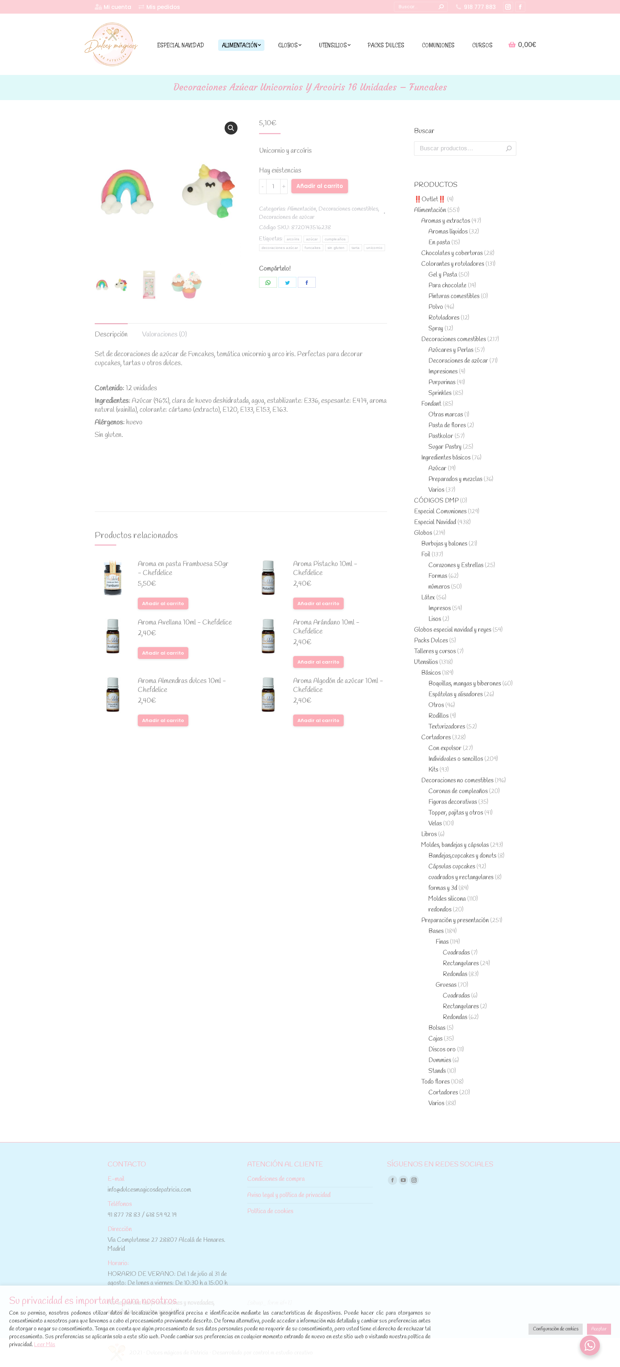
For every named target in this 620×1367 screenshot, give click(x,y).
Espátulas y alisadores (455, 694)
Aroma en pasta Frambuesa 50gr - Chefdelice (183, 569)
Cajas (435, 1039)
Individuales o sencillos (455, 759)
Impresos (439, 608)
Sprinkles (439, 393)
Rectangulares (461, 964)
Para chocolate (447, 286)
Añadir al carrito (319, 186)
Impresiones (442, 372)
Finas (442, 942)
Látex (428, 598)
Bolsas (436, 1028)
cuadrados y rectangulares (460, 877)
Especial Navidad (435, 522)
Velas (435, 824)
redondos (439, 910)
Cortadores (436, 738)
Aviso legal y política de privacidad (288, 1195)
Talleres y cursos (435, 651)
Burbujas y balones (444, 544)
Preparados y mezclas (455, 479)
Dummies (439, 1060)
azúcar (312, 239)
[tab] (111, 331)
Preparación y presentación (455, 920)
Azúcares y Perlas (450, 350)
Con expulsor (444, 748)
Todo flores (435, 1082)
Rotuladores (443, 318)
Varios (436, 490)
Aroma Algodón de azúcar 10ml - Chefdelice (338, 686)
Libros (429, 834)
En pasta (439, 243)
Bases (435, 931)
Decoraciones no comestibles (457, 781)
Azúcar (437, 469)
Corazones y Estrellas (455, 565)
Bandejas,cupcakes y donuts (462, 856)
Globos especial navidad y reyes (452, 630)
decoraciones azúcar (280, 248)
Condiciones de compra (276, 1179)
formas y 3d (442, 888)
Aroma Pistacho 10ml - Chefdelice (325, 569)
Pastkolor (440, 436)
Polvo (435, 307)
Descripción (111, 334)
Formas (437, 576)
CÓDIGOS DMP (436, 501)
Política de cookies (270, 1211)
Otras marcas (445, 415)
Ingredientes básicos (445, 458)
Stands (437, 1071)
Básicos (431, 673)
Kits (433, 770)
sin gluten (336, 248)
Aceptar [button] (599, 1329)
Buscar (508, 148)
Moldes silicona (447, 899)
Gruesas (446, 985)
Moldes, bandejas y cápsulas (455, 845)
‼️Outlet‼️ (430, 199)
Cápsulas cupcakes (451, 867)
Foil (425, 555)
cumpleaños (335, 239)
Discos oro (442, 1050)
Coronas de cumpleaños (458, 791)
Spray (435, 329)
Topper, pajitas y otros (455, 813)
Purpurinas (441, 382)
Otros (436, 705)
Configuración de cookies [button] (555, 1329)
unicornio (374, 248)
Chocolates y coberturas (452, 253)
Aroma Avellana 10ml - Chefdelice (185, 622)
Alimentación (301, 209)
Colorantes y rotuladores (452, 264)
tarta (356, 248)
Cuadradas (456, 953)
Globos (423, 533)
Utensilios (426, 662)
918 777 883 (480, 7)
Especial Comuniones (440, 512)
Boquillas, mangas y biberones (464, 684)
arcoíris (293, 239)
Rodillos (438, 716)
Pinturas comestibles (453, 296)
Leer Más (44, 1344)
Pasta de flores (447, 425)
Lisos (434, 619)
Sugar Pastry (444, 447)
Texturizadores (446, 727)
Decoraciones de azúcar (286, 217)
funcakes (312, 248)
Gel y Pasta (442, 275)
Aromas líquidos (448, 232)
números (439, 587)
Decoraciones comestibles (348, 209)
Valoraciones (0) (164, 334)
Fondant (431, 404)
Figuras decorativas (452, 802)
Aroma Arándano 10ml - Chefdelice (326, 627)
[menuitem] (113, 7)
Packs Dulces (431, 641)
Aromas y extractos (445, 221)
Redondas (455, 974)
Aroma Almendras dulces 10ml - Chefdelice (182, 686)
